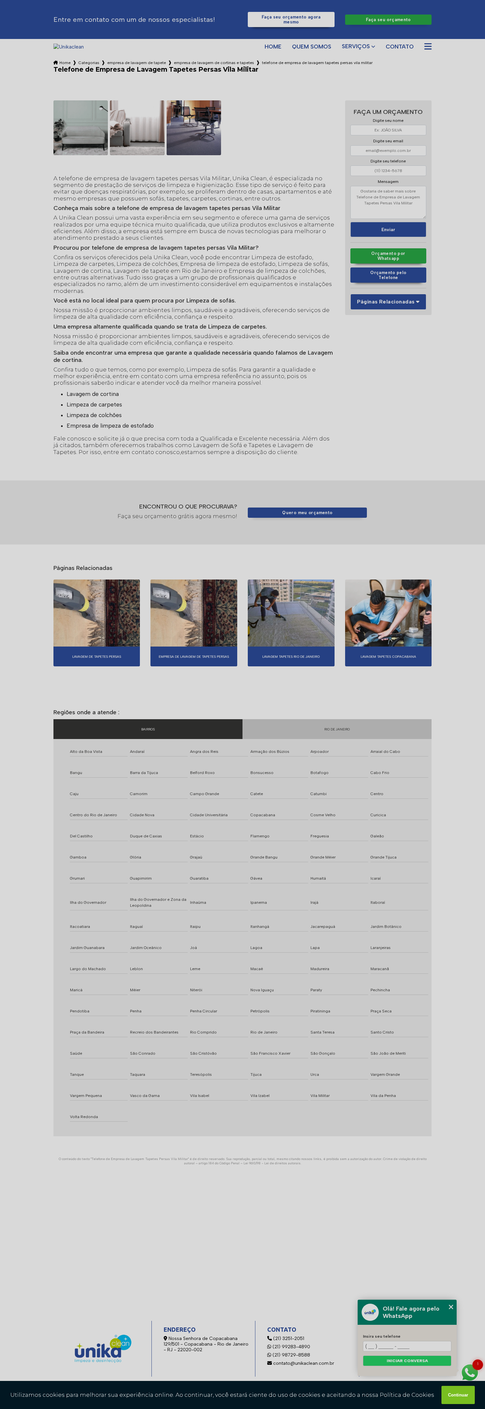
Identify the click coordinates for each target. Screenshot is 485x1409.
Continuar (458, 1394)
